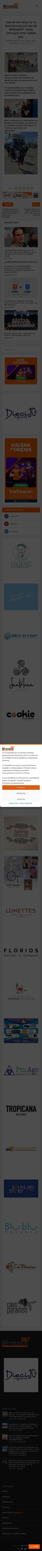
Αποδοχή (21, 787)
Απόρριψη (21, 793)
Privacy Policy (13, 803)
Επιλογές (21, 799)
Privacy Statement (25, 803)
